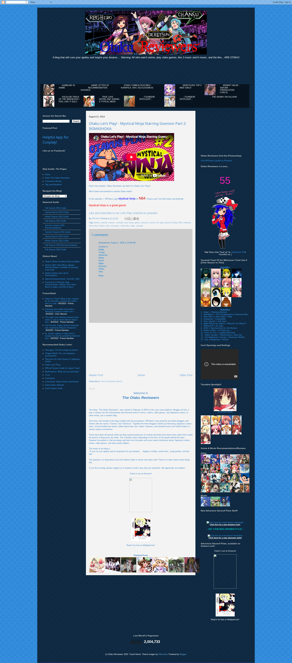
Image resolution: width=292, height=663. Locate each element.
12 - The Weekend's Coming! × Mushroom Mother (223, 337)
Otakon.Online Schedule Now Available (62, 261)
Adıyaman (103, 255)
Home (141, 375)
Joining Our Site (238, 252)
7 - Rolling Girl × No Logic (212, 326)
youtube (139, 226)
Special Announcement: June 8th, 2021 (62, 279)
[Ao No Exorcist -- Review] (215, 491)
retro (108, 226)
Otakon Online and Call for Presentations (56, 274)
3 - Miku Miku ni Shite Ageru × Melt (216, 317)
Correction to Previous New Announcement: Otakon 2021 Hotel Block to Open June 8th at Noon (60, 284)
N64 (180, 222)
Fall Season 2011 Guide (55, 221)
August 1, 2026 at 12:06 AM (123, 243)
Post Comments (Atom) (111, 381)
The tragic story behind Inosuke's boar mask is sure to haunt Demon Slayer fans (62, 319)
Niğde (101, 263)
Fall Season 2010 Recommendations (61, 245)
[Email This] (126, 218)
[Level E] (235, 481)
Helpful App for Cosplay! (56, 140)
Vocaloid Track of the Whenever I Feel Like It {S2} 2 (69, 99)
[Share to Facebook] (134, 218)
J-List (47, 375)
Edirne (101, 269)
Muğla (101, 249)
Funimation (50, 378)
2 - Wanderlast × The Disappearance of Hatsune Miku (224, 314)
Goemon (144, 222)
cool (126, 222)
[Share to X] (131, 218)
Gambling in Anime (67, 86)
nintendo (187, 222)
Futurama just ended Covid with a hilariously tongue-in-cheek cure (60, 310)
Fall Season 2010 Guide (55, 249)
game (137, 222)
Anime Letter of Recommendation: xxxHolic (95, 87)
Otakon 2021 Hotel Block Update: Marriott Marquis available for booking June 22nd (61, 267)
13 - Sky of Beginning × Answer (215, 339)
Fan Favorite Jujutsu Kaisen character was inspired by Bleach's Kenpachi (62, 326)
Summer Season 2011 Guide (57, 232)
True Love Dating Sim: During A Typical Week (109, 99)
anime (96, 222)
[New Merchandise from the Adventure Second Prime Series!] (225, 522)
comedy (119, 222)
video (132, 226)
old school (93, 226)
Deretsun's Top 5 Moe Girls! (191, 86)
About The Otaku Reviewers (57, 178)
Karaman (102, 266)
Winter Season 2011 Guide (56, 241)
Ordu (101, 271)
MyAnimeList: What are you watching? (62, 371)
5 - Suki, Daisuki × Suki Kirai (213, 321)
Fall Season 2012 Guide (55, 208)
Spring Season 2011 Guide (56, 236)
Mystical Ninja (171, 222)
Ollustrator (162, 654)
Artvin (101, 260)
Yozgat (102, 252)
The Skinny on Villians (224, 97)
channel (103, 222)
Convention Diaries (53, 181)
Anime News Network (54, 385)
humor (152, 222)
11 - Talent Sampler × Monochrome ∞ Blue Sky (221, 335)
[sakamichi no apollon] (244, 491)
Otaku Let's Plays (53, 365)
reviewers (115, 226)
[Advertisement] (146, 72)
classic (111, 222)
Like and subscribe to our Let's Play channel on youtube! (123, 213)
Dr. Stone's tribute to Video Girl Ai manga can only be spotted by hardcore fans (62, 335)
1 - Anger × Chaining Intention (214, 312)
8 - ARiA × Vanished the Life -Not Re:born (219, 328)
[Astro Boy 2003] (244, 481)
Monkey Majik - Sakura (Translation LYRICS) (230, 89)
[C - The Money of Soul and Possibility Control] (205, 491)
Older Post (185, 375)
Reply (101, 275)
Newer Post (96, 375)
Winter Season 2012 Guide (57, 217)
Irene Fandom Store (54, 388)
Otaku (101, 226)
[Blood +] (235, 491)
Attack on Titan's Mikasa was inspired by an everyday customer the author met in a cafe (61, 301)
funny (131, 222)
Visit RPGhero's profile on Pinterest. (217, 161)
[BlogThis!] (128, 218)
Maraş (101, 258)
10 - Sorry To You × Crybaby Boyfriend (218, 333)
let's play (160, 222)
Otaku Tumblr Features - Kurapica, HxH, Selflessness (137, 86)
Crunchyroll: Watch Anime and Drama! (62, 382)
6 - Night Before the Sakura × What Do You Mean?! (223, 323)
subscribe (124, 226)
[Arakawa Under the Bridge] (225, 491)
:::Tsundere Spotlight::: (147, 98)
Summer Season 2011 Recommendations (54, 226)
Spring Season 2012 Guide (57, 212)
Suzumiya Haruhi (225, 412)
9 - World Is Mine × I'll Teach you (215, 330)
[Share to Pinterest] (137, 218)
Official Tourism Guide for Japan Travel (62, 368)
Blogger (183, 654)
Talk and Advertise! (53, 184)
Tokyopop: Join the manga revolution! (61, 350)
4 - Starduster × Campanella (213, 319)
